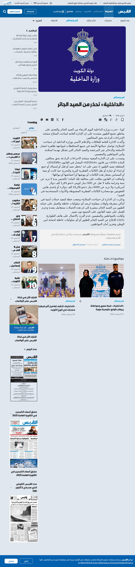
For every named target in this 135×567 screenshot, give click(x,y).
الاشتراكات (30, 11)
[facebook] (63, 120)
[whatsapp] (42, 120)
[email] (47, 120)
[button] (122, 120)
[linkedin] (52, 120)
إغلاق (26, 561)
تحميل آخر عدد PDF (41, 3)
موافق (11, 561)
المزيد (39, 20)
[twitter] (57, 120)
